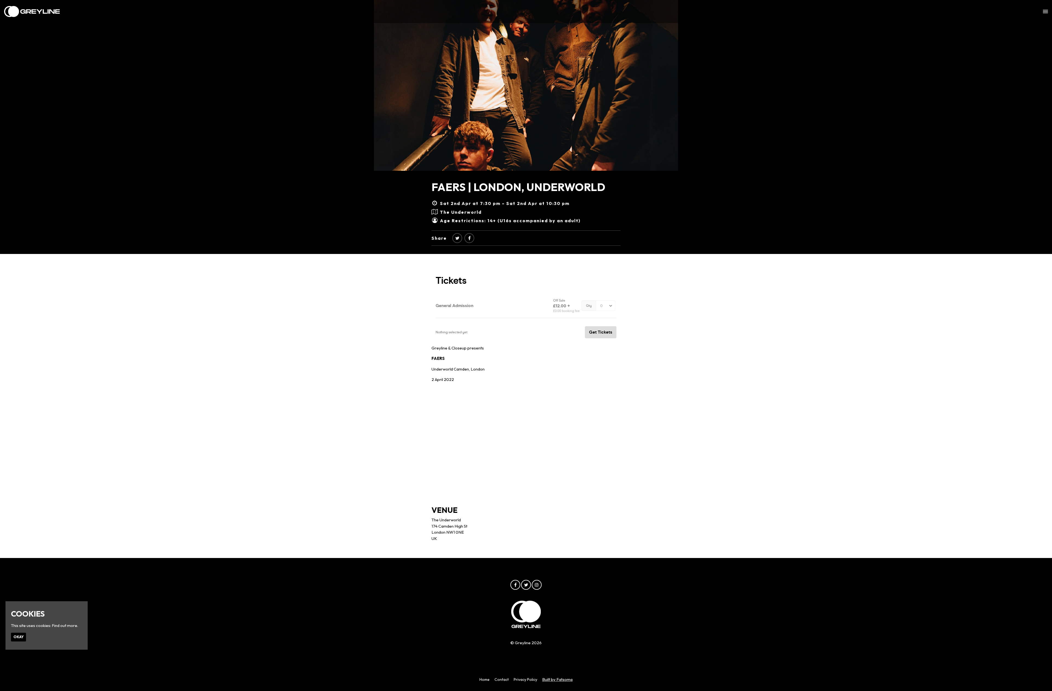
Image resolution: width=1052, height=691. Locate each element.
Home (484, 679)
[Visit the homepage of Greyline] (32, 11)
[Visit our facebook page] (469, 238)
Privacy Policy (525, 679)
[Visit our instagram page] (537, 585)
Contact (501, 679)
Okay (18, 637)
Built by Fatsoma (557, 679)
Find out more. (65, 625)
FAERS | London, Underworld (518, 187)
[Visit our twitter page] (457, 238)
